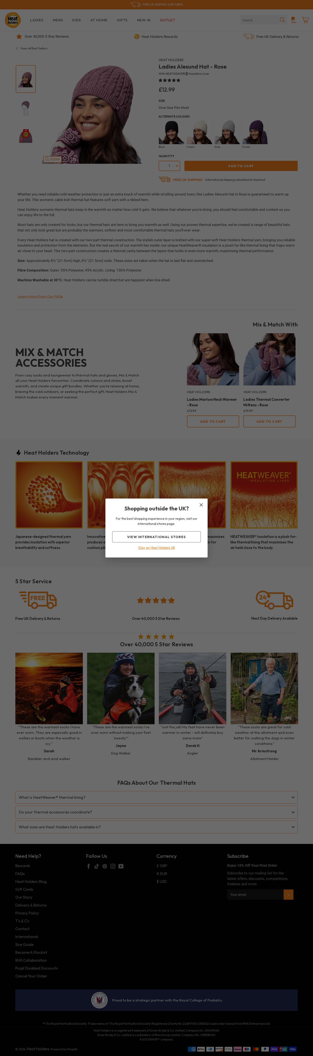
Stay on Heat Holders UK (156, 548)
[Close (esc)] (201, 505)
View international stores (156, 537)
